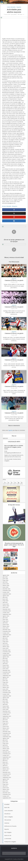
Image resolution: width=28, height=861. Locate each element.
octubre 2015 (6, 796)
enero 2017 (5, 770)
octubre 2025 (6, 592)
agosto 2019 (6, 718)
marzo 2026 (6, 583)
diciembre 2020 (6, 690)
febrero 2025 (6, 605)
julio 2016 (5, 781)
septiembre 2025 (7, 594)
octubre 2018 (6, 735)
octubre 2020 (6, 694)
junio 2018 (5, 741)
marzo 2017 (6, 767)
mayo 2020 (5, 702)
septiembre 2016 (7, 777)
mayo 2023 (5, 641)
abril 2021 (5, 684)
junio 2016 (5, 782)
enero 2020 (5, 709)
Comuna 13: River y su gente (14, 280)
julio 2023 (5, 638)
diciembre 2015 (6, 792)
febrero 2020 (6, 708)
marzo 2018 (6, 747)
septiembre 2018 (7, 736)
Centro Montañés (11, 7)
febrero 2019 (6, 728)
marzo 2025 (6, 604)
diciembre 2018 (6, 731)
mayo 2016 (5, 784)
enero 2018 (5, 750)
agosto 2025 (6, 595)
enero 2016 (5, 791)
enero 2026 (5, 587)
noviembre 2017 (7, 753)
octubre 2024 (6, 612)
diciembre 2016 (6, 772)
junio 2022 (5, 660)
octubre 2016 (6, 775)
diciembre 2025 (6, 589)
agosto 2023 (6, 636)
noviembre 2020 (7, 692)
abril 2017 (5, 765)
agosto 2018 (6, 738)
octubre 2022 (6, 653)
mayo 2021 (5, 682)
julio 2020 (5, 699)
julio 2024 (5, 617)
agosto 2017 (6, 758)
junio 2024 (5, 619)
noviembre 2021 (7, 672)
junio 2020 (5, 701)
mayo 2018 (5, 743)
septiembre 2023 (7, 634)
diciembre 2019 (6, 711)
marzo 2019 (6, 726)
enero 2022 (5, 668)
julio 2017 (5, 760)
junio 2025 (5, 599)
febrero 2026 (6, 585)
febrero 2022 (6, 667)
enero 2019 (5, 730)
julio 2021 (5, 679)
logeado (10, 430)
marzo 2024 (6, 624)
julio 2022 (5, 658)
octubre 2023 (6, 633)
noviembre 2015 (7, 794)
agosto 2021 (6, 677)
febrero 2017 (6, 769)
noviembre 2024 (7, 611)
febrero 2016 (6, 789)
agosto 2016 (6, 779)
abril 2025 (5, 602)
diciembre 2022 (6, 650)
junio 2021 (5, 680)
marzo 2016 (6, 787)
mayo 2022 (5, 662)
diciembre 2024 (6, 609)
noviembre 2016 (7, 774)
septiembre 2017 (7, 757)
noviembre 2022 (7, 651)
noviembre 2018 (7, 733)
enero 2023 (5, 648)
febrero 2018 (6, 748)
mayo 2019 (5, 723)
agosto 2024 (6, 616)
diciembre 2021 (6, 670)
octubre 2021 (6, 673)
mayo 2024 (5, 621)
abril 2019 (5, 724)
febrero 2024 (6, 626)
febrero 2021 (6, 687)
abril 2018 (5, 745)
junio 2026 (5, 578)
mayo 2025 (5, 600)
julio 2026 (5, 577)
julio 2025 (5, 597)
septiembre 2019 (7, 716)
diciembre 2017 (6, 752)
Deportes (19, 7)
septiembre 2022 (7, 655)
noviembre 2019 (7, 713)
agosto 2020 (6, 697)
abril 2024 (5, 622)
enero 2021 (5, 689)
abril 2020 (5, 704)
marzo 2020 (6, 706)
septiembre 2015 (7, 798)
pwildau (15, 14)
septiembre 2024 (7, 614)
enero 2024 (5, 628)
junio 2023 (5, 640)
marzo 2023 (6, 645)
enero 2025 (5, 607)
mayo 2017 (5, 764)
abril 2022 (5, 663)
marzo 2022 (6, 665)
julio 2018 (5, 740)
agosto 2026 (6, 575)
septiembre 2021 (7, 675)
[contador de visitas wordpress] (13, 483)
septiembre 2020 (7, 696)
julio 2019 (5, 719)
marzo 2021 (6, 685)
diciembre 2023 (6, 629)
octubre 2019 (6, 714)
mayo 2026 (5, 580)
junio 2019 (5, 721)
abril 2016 (5, 786)
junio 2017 (5, 762)
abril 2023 (5, 643)
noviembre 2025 (7, 590)
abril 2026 (5, 582)
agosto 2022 (6, 656)
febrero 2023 (6, 646)
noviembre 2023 (7, 631)
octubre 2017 (6, 755)
